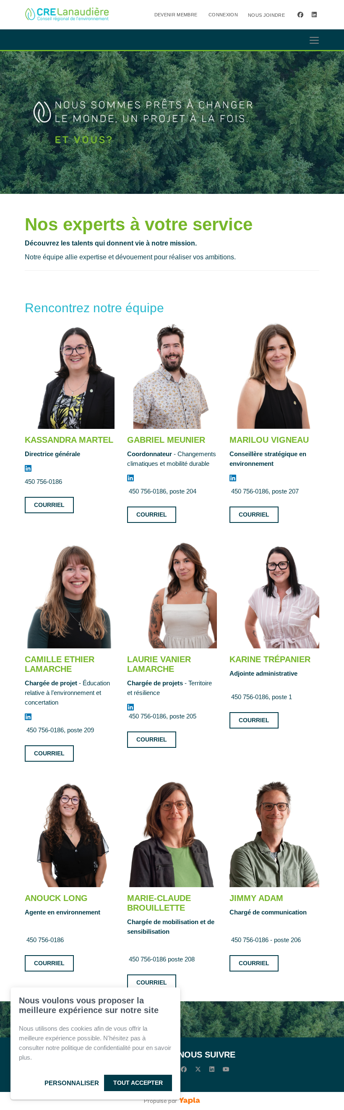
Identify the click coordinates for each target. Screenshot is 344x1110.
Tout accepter (138, 1082)
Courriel (49, 504)
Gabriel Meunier (166, 439)
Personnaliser (71, 1082)
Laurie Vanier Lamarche (159, 664)
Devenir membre (176, 14)
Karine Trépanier (269, 659)
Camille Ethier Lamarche (59, 664)
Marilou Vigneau (269, 439)
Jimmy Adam (256, 898)
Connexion (223, 14)
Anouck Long (56, 898)
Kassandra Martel (69, 439)
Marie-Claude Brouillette (159, 902)
